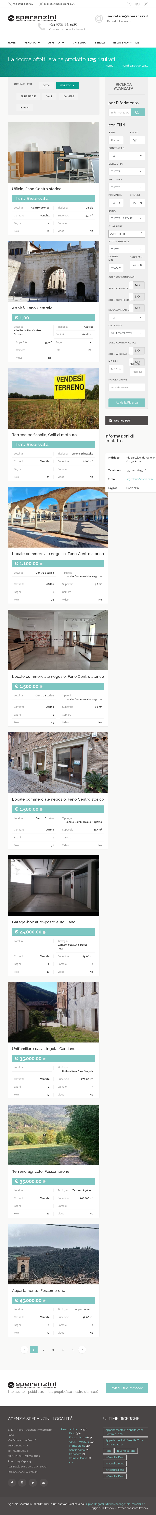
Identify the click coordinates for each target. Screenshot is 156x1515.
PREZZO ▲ (67, 85)
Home (12, 42)
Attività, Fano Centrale (32, 308)
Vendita (30, 42)
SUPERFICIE (28, 96)
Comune (135, 195)
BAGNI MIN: (136, 257)
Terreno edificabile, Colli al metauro (44, 435)
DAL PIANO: (115, 325)
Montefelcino (77, 1445)
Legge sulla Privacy (102, 1508)
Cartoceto (75, 1454)
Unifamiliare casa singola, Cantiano (44, 1049)
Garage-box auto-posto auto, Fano (44, 922)
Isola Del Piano (78, 1458)
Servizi (100, 42)
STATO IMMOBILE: (119, 241)
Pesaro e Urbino (71, 1429)
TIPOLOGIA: (115, 179)
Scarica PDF (122, 420)
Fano (72, 1433)
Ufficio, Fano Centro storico (37, 189)
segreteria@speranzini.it (140, 479)
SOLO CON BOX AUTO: (122, 342)
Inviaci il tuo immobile (127, 1388)
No (137, 285)
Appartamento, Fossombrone (38, 1290)
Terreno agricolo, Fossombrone (40, 1171)
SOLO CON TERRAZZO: (122, 300)
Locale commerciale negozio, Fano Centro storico (58, 554)
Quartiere (115, 226)
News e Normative (126, 42)
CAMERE (68, 96)
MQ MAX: (135, 363)
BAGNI (25, 107)
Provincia (115, 195)
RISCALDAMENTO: (119, 309)
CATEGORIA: (115, 163)
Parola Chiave (117, 379)
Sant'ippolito (77, 1449)
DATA (46, 85)
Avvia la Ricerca (127, 402)
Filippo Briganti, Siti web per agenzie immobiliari (114, 1503)
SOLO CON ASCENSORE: (123, 288)
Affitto (54, 42)
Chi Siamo (79, 42)
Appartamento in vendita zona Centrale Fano (124, 1432)
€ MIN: (112, 132)
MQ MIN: (113, 361)
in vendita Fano (126, 1450)
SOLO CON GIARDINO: (121, 277)
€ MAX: (134, 132)
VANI (49, 96)
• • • (71, 1462)
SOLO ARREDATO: (119, 354)
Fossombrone (78, 1437)
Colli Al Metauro (79, 1441)
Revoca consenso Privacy (132, 1508)
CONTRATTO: (116, 148)
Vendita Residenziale (135, 65)
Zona (112, 210)
